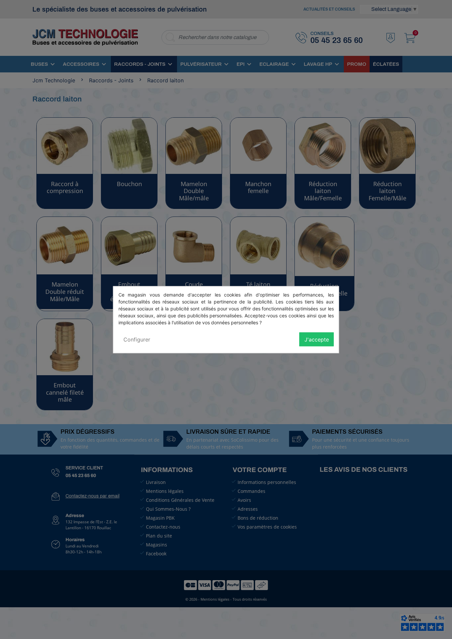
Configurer (136, 339)
